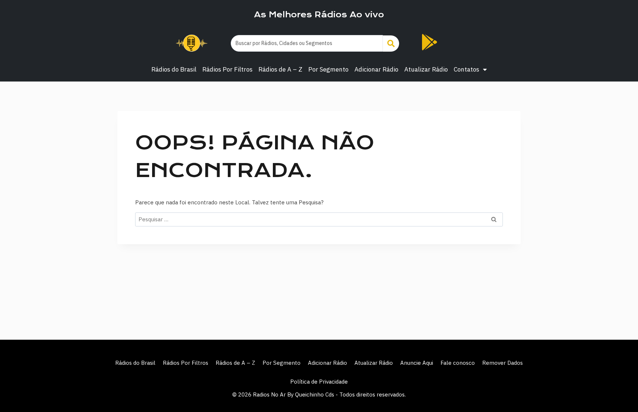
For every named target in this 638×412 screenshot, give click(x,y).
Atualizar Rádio (426, 69)
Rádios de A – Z (280, 69)
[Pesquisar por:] (319, 219)
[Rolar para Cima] (620, 390)
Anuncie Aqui (416, 362)
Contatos (466, 69)
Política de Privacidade (319, 381)
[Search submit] (391, 43)
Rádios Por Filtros (227, 69)
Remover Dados (502, 362)
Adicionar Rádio (376, 69)
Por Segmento (328, 69)
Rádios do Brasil (173, 69)
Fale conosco (457, 362)
